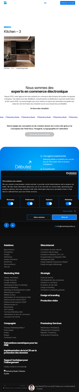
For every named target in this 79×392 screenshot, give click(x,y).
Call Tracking (8, 309)
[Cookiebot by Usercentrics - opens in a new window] (68, 173)
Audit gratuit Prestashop (49, 335)
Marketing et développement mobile (17, 290)
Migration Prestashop (48, 333)
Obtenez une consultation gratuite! (16, 388)
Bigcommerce (9, 250)
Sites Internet (47, 245)
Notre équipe (8, 330)
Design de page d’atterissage (51, 264)
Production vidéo (49, 300)
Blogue (6, 335)
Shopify (7, 254)
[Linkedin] (12, 225)
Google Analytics (10, 282)
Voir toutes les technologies (39, 134)
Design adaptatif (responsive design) (54, 262)
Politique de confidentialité (64, 386)
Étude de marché (47, 278)
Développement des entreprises (52, 280)
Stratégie (45, 273)
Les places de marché (12, 317)
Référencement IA (11, 305)
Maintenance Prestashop (50, 328)
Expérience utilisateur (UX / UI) (52, 254)
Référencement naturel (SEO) (15, 300)
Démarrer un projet (67, 3)
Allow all (64, 217)
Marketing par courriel (12, 292)
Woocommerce (9, 264)
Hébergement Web (47, 259)
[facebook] (6, 225)
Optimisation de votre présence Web (17, 297)
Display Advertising (11, 278)
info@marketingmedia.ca (66, 226)
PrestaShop (8, 252)
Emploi (6, 333)
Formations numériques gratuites (53, 290)
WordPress (8, 262)
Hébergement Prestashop (50, 330)
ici (25, 367)
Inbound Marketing (11, 287)
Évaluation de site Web (49, 285)
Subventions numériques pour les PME (20, 344)
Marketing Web (11, 273)
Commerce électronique (49, 252)
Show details (67, 211)
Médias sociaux (10, 295)
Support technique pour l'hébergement (16, 361)
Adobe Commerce (10, 259)
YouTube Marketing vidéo (13, 312)
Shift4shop (8, 257)
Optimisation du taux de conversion (17, 314)
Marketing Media (37, 386)
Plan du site (49, 386)
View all (7, 267)
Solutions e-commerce (49, 282)
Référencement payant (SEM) (15, 302)
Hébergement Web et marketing (15, 285)
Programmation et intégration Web (53, 257)
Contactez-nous (10, 337)
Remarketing (8, 307)
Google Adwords (10, 280)
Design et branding (47, 287)
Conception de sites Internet (51, 250)
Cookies (40, 389)
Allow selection (39, 217)
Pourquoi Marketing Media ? (14, 328)
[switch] (30, 203)
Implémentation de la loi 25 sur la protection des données (20, 351)
